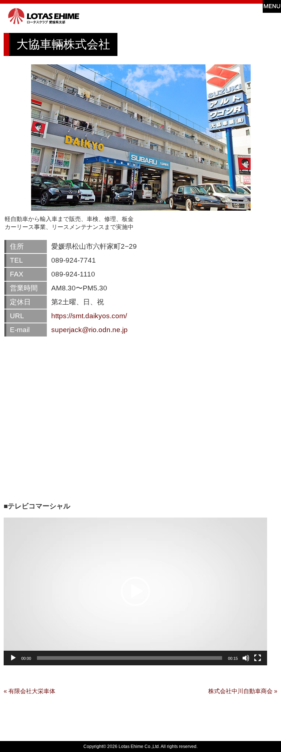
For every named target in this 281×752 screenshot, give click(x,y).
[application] (135, 591)
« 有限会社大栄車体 (29, 691)
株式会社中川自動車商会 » (242, 691)
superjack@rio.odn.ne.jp (89, 330)
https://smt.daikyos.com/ (89, 316)
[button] (135, 591)
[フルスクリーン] (257, 658)
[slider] (129, 658)
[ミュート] (246, 658)
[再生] (13, 658)
